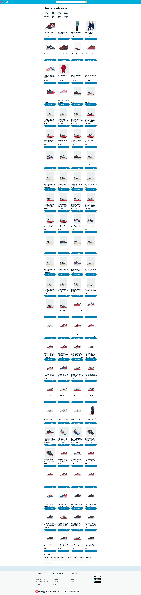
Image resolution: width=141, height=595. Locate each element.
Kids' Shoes (65, 5)
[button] (97, 574)
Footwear (59, 5)
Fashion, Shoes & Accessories (52, 5)
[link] (50, 30)
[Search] (86, 2)
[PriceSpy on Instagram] (61, 591)
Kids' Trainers (70, 5)
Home (45, 5)
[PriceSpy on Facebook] (59, 591)
